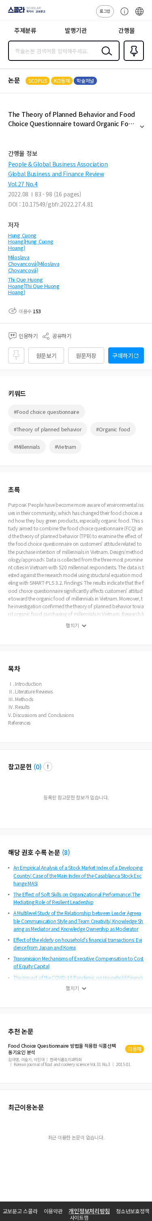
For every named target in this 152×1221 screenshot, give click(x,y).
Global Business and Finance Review (56, 174)
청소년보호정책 (132, 1211)
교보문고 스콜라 (20, 1211)
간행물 (126, 30)
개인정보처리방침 (89, 1211)
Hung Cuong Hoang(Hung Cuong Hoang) (31, 241)
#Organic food (113, 429)
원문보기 (46, 355)
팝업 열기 (47, 766)
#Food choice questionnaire (46, 412)
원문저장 (86, 355)
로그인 (105, 11)
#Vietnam (65, 446)
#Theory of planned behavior (47, 429)
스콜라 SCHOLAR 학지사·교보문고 (25, 12)
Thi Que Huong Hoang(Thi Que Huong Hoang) (34, 286)
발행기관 (76, 30)
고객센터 (122, 15)
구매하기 (122, 355)
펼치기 (142, 130)
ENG (139, 15)
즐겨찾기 (132, 60)
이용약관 (53, 1211)
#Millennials (27, 446)
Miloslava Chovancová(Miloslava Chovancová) (33, 263)
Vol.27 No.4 (23, 184)
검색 (105, 57)
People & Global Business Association (58, 164)
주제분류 (25, 30)
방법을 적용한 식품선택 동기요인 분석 (62, 1048)
